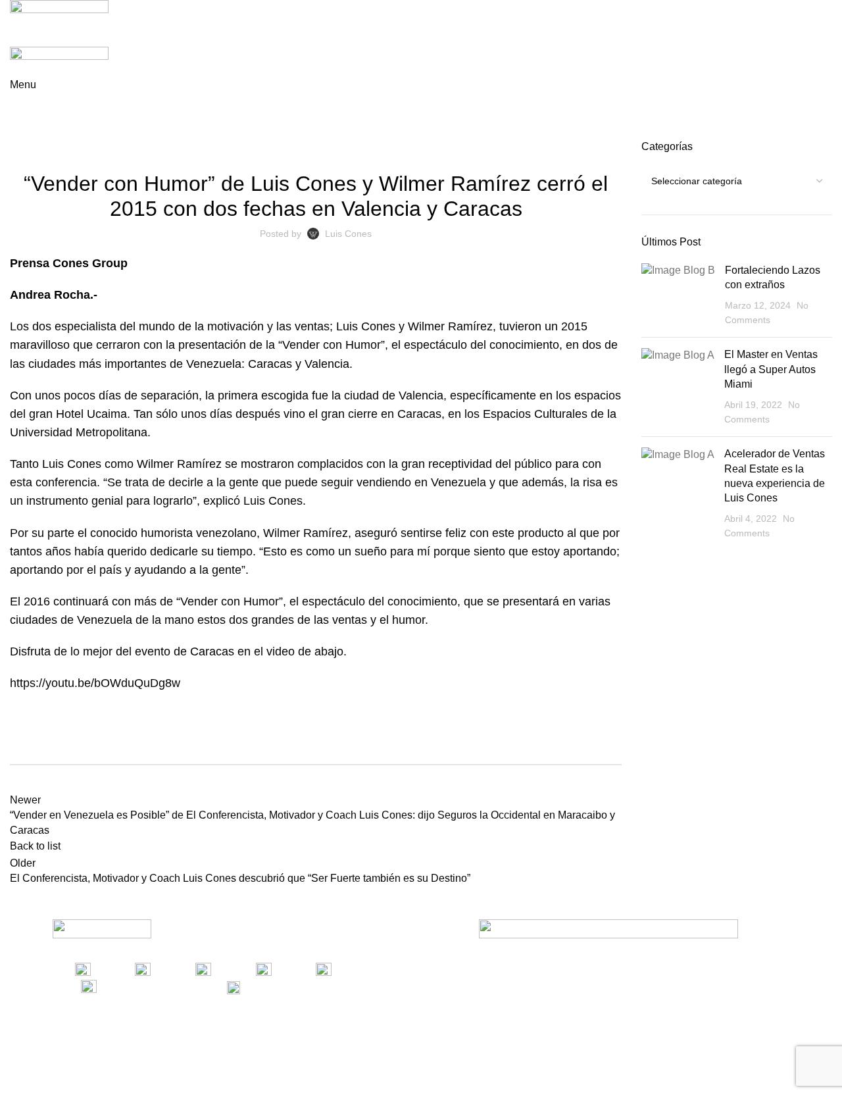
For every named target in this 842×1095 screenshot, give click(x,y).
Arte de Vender (172, 147)
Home (21, 132)
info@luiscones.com (317, 986)
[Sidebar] (16, 1078)
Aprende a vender (81, 132)
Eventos (561, 147)
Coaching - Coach (252, 147)
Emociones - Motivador (486, 147)
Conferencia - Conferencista (363, 147)
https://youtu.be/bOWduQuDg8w (95, 683)
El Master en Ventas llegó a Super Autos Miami (771, 369)
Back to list (35, 846)
